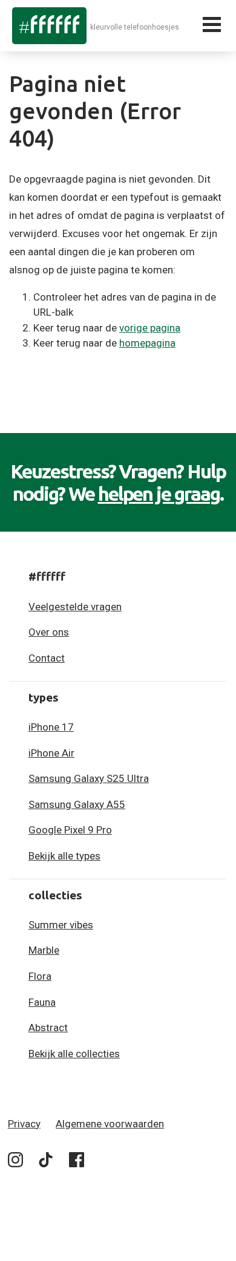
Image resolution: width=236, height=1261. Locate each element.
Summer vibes (60, 925)
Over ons (48, 632)
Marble (43, 950)
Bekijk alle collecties (74, 1054)
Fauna (42, 1002)
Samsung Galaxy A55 (76, 804)
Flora (39, 976)
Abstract (48, 1028)
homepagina (147, 343)
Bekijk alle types (64, 856)
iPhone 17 (51, 727)
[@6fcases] (15, 1162)
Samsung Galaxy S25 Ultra (88, 778)
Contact (46, 658)
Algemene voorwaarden (110, 1124)
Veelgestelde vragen (75, 607)
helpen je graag (159, 493)
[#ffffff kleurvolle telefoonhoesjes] (49, 25)
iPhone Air (51, 753)
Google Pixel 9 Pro (70, 830)
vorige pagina (149, 328)
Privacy (24, 1124)
